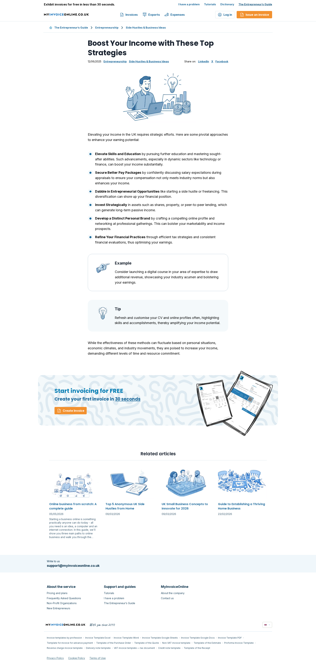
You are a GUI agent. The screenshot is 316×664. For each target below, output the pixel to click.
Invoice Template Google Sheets (160, 637)
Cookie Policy (76, 658)
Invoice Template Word (126, 637)
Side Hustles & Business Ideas (146, 27)
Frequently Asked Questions (64, 598)
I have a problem (189, 4)
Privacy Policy (55, 658)
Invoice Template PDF (230, 637)
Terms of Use (97, 658)
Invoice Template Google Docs (198, 637)
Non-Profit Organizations (62, 603)
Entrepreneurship (106, 27)
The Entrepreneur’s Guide (255, 4)
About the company (173, 593)
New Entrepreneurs (58, 608)
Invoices (131, 14)
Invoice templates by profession (64, 637)
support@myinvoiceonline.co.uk (73, 566)
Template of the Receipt (197, 648)
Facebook (221, 61)
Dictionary (227, 4)
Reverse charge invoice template (65, 648)
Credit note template (169, 648)
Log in (227, 14)
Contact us (167, 598)
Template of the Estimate (207, 642)
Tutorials (210, 4)
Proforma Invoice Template (239, 642)
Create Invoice (73, 410)
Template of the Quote (146, 642)
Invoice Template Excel (97, 637)
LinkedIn (203, 61)
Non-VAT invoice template (176, 642)
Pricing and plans (57, 593)
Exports (154, 14)
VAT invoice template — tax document (134, 648)
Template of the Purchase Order (113, 642)
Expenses (177, 14)
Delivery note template (98, 648)
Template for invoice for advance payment (70, 642)
